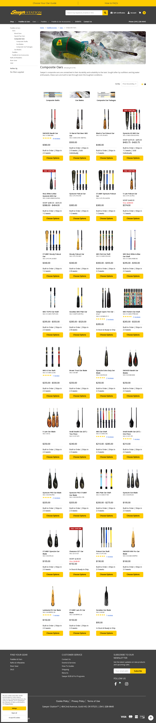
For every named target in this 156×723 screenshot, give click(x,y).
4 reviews (56, 138)
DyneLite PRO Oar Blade (52, 493)
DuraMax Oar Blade (103, 610)
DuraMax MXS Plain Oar (78, 312)
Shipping (65, 669)
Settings (14, 708)
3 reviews (110, 437)
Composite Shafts (22, 41)
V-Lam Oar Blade (49, 431)
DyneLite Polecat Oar (77, 194)
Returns (65, 673)
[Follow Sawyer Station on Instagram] (127, 684)
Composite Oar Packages (24, 47)
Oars (34, 21)
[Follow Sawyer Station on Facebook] (115, 684)
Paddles (44, 21)
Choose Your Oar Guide (44, 3)
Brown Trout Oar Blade (78, 370)
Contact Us (88, 21)
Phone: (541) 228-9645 (137, 21)
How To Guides (68, 666)
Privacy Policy (78, 701)
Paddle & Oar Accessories (61, 21)
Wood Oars (18, 33)
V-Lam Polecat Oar (130, 194)
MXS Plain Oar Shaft (103, 493)
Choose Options (52, 158)
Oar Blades (20, 44)
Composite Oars (19, 39)
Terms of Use (93, 701)
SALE (11, 63)
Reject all (14, 713)
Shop (12, 21)
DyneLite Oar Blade (130, 493)
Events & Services (69, 663)
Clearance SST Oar (76, 551)
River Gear (13, 60)
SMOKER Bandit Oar (50, 133)
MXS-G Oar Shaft (49, 370)
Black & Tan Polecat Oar (105, 133)
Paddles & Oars (24, 21)
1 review (56, 376)
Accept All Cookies (14, 718)
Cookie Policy (62, 701)
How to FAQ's (111, 3)
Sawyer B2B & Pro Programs (73, 676)
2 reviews (110, 319)
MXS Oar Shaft (101, 431)
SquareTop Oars (19, 36)
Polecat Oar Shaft (102, 551)
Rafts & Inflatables (16, 58)
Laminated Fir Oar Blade (52, 610)
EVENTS (78, 21)
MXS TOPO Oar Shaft (51, 312)
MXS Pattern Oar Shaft (131, 312)
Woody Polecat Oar (76, 254)
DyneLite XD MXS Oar (131, 133)
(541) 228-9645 (106, 706)
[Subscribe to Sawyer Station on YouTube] (121, 684)
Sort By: (117, 84)
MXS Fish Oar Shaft (103, 254)
